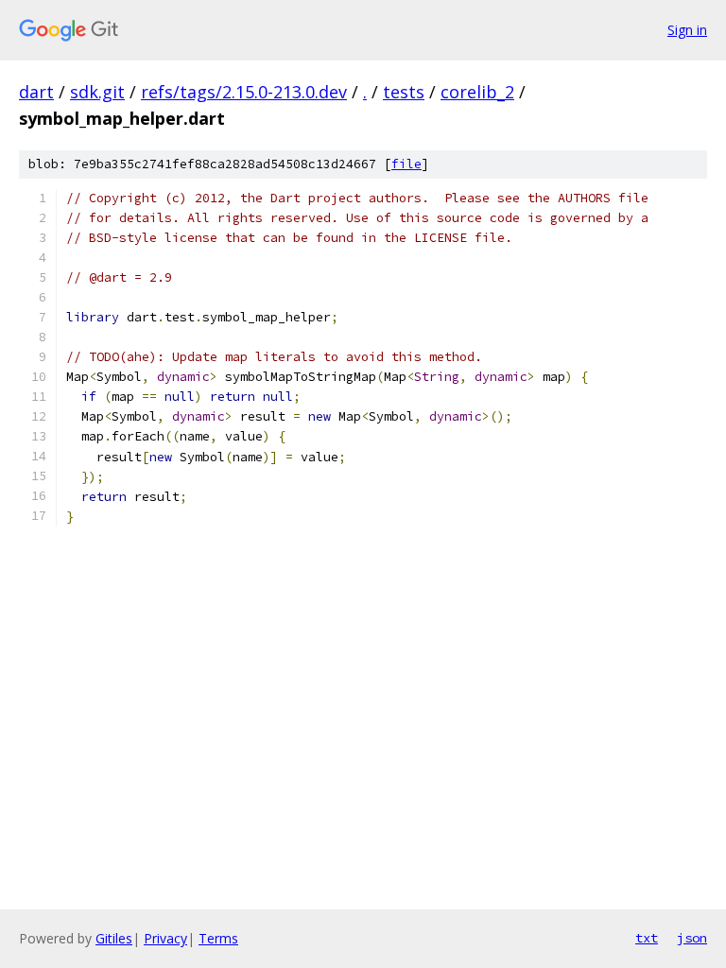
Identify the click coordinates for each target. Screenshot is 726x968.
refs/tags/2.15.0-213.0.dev (244, 91)
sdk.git (97, 91)
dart (36, 91)
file (406, 164)
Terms (218, 938)
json (692, 937)
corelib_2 (477, 91)
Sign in (687, 30)
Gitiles (113, 938)
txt (646, 937)
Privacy (165, 938)
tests (403, 91)
